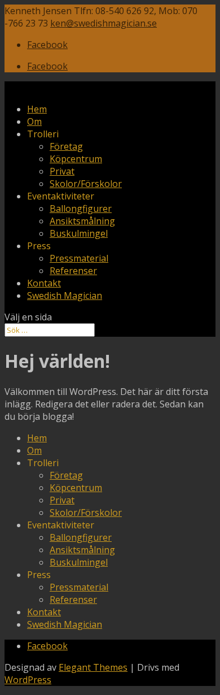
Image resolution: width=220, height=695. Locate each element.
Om (34, 121)
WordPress (28, 680)
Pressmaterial (79, 258)
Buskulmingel (79, 233)
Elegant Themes (93, 667)
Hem (37, 109)
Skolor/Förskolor (86, 183)
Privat (62, 171)
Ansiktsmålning (82, 221)
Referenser (73, 270)
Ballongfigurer (81, 208)
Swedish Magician (64, 295)
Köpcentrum (76, 159)
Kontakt (44, 283)
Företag (66, 146)
